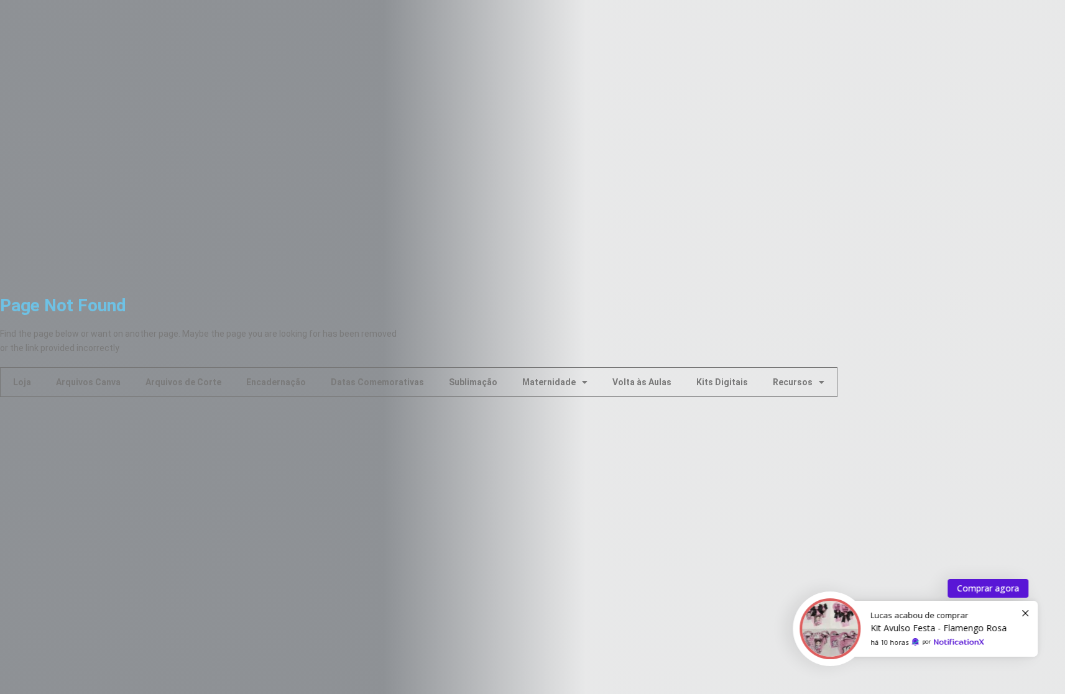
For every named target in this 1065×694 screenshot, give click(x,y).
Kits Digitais (722, 382)
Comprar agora (984, 588)
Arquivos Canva (88, 382)
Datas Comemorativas (377, 382)
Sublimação (473, 382)
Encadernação (276, 382)
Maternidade (549, 382)
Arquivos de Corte (183, 382)
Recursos (793, 382)
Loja (22, 382)
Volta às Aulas (641, 382)
